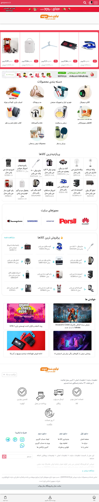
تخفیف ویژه (63, 443)
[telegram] (8, 439)
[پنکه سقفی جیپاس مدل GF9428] (49, 45)
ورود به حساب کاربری (42, 443)
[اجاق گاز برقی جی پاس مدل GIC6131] (69, 45)
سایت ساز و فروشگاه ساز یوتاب (49, 486)
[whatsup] (22, 445)
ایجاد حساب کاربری (42, 439)
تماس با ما (84, 447)
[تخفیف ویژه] (49, 74)
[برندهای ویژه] (85, 221)
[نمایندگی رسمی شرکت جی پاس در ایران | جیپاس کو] (49, 16)
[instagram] (22, 439)
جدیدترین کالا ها (63, 439)
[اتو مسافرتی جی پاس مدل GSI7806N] (88, 45)
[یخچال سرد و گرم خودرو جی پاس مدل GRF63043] (29, 45)
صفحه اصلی (84, 439)
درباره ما (84, 443)
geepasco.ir (6, 2)
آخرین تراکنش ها (42, 447)
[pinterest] (15, 439)
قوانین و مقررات (63, 447)
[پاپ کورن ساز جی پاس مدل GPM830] (10, 45)
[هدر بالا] (49, 9)
